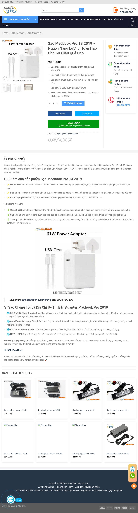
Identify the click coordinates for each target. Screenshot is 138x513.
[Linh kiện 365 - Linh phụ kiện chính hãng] (19, 10)
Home (5, 33)
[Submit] (81, 10)
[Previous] (6, 61)
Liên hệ (6, 25)
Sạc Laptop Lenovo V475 (83, 410)
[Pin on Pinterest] (65, 140)
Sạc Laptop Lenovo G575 (15, 410)
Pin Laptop (64, 19)
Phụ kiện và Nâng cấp (112, 19)
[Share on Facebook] (50, 140)
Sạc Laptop (76, 19)
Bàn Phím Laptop (92, 19)
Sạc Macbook (34, 33)
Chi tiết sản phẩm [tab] (14, 159)
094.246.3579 (126, 12)
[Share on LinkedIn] (70, 140)
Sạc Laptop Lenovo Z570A (15, 453)
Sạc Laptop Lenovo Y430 (49, 410)
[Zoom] (5, 78)
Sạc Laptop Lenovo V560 (83, 453)
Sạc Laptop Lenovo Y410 (118, 453)
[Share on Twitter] (55, 140)
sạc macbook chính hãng (36, 299)
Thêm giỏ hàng (73, 103)
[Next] (39, 61)
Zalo (19, 500)
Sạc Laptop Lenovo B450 (118, 410)
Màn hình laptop (48, 19)
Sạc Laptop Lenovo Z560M (50, 453)
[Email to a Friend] (60, 140)
